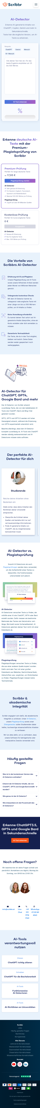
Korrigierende (20, 1037)
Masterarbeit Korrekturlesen (20, 1047)
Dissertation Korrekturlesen (20, 1052)
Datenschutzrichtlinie (20, 1104)
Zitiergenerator (9, 724)
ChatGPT (9, 49)
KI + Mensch (10, 54)
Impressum (20, 1092)
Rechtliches (20, 1034)
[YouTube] (13, 1064)
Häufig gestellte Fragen (20, 1031)
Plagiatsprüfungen (10, 567)
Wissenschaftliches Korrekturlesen (20, 1055)
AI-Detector (31, 719)
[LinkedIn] (25, 1064)
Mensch (27, 49)
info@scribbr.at (8, 909)
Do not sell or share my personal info (20, 1096)
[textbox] (20, 76)
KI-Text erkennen (20, 102)
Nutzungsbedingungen (20, 1100)
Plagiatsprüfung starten (20, 181)
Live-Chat (20, 910)
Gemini (18, 49)
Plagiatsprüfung (18, 722)
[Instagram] (19, 1064)
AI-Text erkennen (20, 840)
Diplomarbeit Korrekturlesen (20, 1050)
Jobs (20, 1028)
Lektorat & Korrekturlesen (20, 1044)
